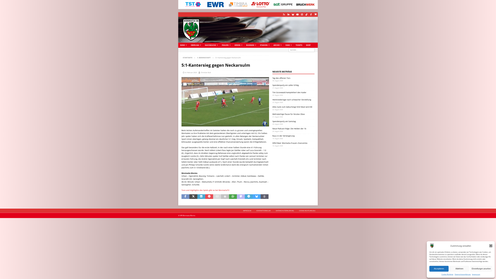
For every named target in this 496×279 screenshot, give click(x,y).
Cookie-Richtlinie (447, 274)
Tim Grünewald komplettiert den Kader (289, 92)
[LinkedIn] (288, 14)
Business (250, 45)
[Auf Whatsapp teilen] (233, 196)
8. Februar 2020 (191, 72)
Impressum (476, 274)
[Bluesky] (293, 14)
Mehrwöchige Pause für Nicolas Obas (288, 114)
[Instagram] (302, 14)
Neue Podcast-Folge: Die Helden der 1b (289, 128)
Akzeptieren (439, 269)
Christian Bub (206, 72)
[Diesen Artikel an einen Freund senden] (217, 196)
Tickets (299, 45)
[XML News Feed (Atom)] (284, 14)
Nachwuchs (210, 45)
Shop (308, 45)
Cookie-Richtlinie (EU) (307, 211)
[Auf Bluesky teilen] (257, 196)
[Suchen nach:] (302, 50)
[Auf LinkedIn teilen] (201, 196)
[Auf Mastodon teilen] (241, 196)
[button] (491, 246)
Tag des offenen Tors (281, 78)
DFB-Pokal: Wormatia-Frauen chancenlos (289, 143)
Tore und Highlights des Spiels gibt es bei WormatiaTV (205, 190)
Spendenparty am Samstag (284, 121)
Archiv (276, 45)
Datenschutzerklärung (463, 274)
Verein (237, 45)
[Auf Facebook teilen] (185, 196)
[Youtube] (297, 14)
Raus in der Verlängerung (283, 136)
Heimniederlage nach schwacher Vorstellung (291, 99)
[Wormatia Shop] (315, 14)
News (182, 45)
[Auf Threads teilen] (265, 196)
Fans (287, 45)
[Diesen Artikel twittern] (193, 196)
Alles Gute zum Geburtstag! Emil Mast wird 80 (292, 107)
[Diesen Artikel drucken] (225, 196)
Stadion (264, 45)
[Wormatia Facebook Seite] (311, 14)
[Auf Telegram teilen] (249, 196)
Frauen (225, 45)
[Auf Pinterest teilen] (209, 196)
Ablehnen (459, 269)
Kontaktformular (263, 211)
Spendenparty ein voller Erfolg (285, 85)
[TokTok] (306, 14)
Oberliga (195, 45)
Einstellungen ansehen (481, 269)
